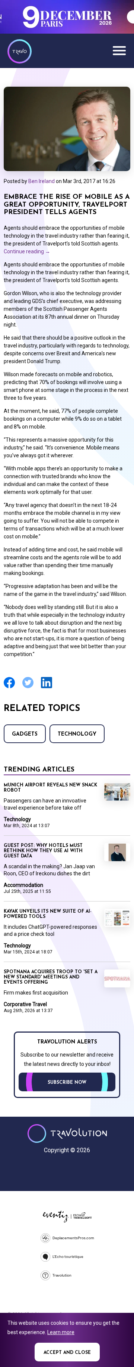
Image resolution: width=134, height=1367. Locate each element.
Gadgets (25, 734)
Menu (119, 50)
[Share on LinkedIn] (46, 687)
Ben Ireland (41, 181)
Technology (77, 734)
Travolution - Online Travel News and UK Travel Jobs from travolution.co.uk (67, 1133)
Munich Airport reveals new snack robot (50, 788)
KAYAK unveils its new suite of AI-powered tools (47, 914)
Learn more (60, 1332)
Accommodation (23, 885)
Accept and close (67, 1353)
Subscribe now (67, 1082)
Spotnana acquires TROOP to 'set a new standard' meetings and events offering (51, 977)
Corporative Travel (25, 1004)
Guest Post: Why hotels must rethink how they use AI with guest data (43, 851)
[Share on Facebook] (9, 687)
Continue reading (27, 251)
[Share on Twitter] (28, 687)
